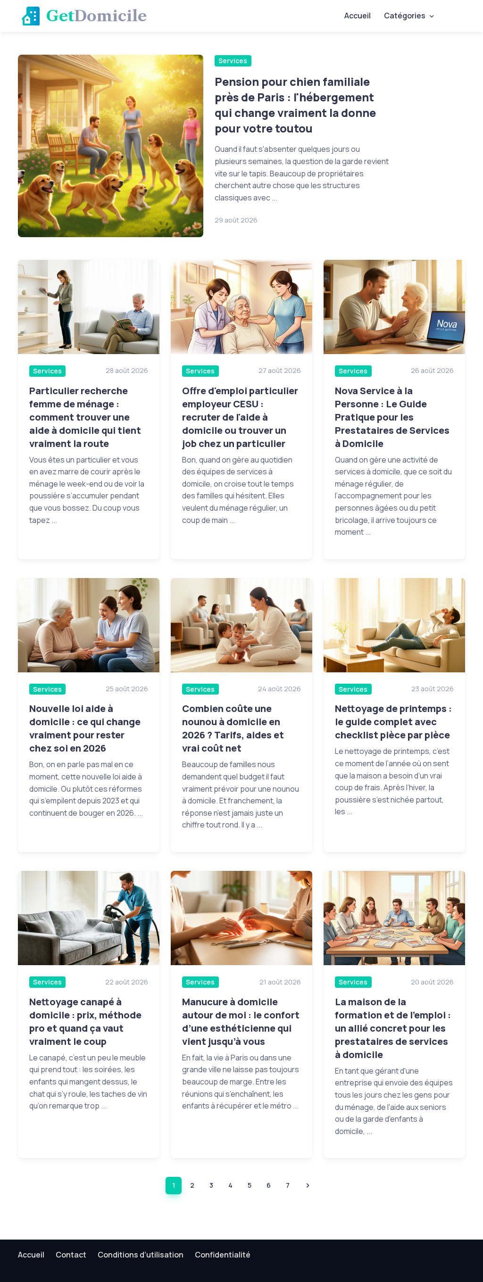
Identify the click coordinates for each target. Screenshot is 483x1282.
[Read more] (110, 146)
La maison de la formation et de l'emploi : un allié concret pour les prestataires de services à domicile (393, 1028)
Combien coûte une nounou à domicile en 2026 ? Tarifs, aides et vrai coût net (233, 728)
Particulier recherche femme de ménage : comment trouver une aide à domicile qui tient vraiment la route (85, 417)
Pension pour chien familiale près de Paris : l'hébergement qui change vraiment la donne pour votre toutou (295, 105)
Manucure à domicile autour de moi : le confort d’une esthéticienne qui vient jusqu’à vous (241, 1021)
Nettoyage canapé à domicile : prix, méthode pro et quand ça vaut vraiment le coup (85, 1021)
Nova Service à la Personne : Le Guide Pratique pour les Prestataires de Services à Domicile (392, 417)
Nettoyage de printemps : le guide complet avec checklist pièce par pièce (393, 721)
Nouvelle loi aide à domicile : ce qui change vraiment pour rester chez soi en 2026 (85, 728)
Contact (71, 1254)
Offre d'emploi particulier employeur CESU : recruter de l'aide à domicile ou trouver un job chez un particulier (240, 417)
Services (232, 60)
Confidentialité (222, 1254)
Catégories (404, 15)
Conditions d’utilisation (140, 1254)
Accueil (357, 15)
